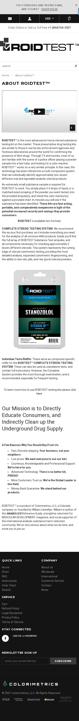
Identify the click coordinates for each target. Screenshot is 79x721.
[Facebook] (5, 638)
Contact (46, 585)
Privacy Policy (10, 617)
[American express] (18, 699)
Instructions (9, 580)
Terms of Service (12, 622)
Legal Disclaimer (12, 613)
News (44, 589)
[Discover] (49, 699)
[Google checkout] (65, 699)
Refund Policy (10, 608)
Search (6, 589)
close (76, 5)
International (49, 576)
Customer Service (52, 580)
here (39, 393)
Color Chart (9, 585)
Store (5, 571)
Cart (4, 604)
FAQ (4, 576)
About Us (47, 567)
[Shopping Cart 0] (69, 18)
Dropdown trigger (30, 18)
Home (5, 75)
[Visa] (6, 699)
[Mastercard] (34, 699)
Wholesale (47, 571)
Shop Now (49, 9)
